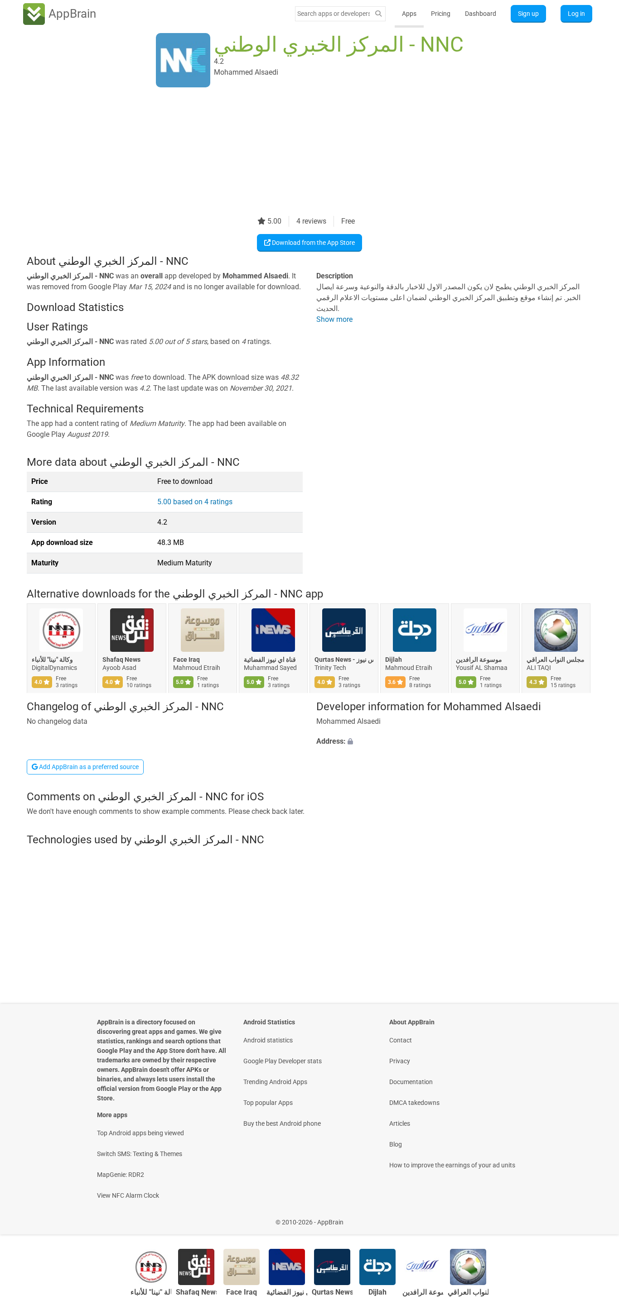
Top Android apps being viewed (140, 1133)
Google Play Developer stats (282, 1061)
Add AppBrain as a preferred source (88, 766)
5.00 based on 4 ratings (194, 501)
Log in (576, 13)
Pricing (440, 13)
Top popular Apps (268, 1102)
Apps (409, 13)
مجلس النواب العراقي (556, 660)
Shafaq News (121, 660)
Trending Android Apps (275, 1081)
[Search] (378, 14)
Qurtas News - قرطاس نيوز (343, 660)
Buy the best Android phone (282, 1123)
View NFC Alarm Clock (128, 1195)
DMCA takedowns (414, 1102)
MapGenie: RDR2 (120, 1174)
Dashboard (480, 13)
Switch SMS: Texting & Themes (139, 1153)
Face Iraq (186, 660)
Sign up (528, 13)
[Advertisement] (299, 152)
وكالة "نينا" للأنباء (52, 660)
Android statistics (268, 1040)
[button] (454, 741)
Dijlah (393, 660)
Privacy (399, 1061)
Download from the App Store (313, 242)
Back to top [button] (596, 1217)
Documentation (411, 1081)
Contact (400, 1040)
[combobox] (333, 13)
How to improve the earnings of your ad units (452, 1165)
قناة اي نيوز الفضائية (270, 660)
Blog (395, 1144)
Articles (399, 1123)
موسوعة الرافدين (479, 660)
